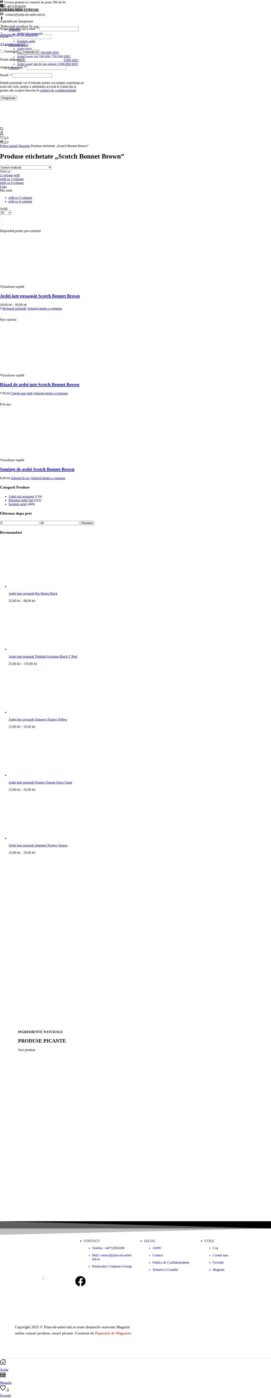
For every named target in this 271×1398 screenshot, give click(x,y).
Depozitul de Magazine (113, 1333)
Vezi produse (26, 1050)
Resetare (87, 523)
